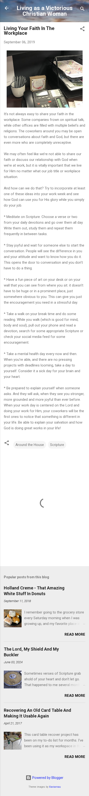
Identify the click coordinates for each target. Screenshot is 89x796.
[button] (82, 29)
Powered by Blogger (47, 778)
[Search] (82, 9)
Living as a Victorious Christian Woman (45, 11)
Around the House (29, 445)
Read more (75, 634)
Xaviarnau (55, 786)
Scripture (57, 445)
